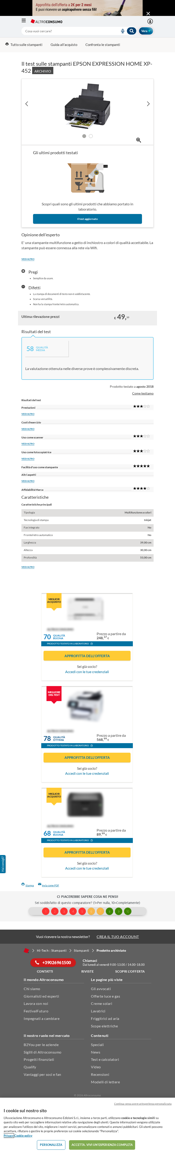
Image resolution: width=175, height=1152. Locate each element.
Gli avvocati (101, 988)
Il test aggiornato (87, 219)
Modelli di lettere (105, 1082)
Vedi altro (27, 259)
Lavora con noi (36, 1003)
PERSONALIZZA (51, 1145)
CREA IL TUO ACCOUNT (118, 936)
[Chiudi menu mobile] (148, 13)
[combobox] (79, 31)
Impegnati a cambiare (41, 1018)
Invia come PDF (50, 885)
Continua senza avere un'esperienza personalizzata (143, 1103)
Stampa (30, 885)
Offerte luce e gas (105, 996)
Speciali (97, 1044)
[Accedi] (151, 21)
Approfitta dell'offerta (87, 656)
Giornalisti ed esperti (41, 996)
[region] (87, 1125)
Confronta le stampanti (102, 45)
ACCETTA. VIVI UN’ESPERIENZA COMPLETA (102, 1145)
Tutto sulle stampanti (26, 45)
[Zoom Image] (138, 140)
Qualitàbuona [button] (59, 637)
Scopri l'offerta (130, 971)
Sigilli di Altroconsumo (43, 1052)
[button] (91, 644)
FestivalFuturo (36, 1011)
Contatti (45, 971)
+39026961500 (56, 962)
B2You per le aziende (41, 1044)
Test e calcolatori (105, 1059)
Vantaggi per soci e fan (42, 1074)
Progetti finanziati (39, 1059)
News (95, 1052)
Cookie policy (23, 1135)
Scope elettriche (104, 1026)
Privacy (9, 1135)
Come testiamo (143, 393)
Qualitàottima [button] (59, 739)
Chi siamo (32, 988)
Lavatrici (98, 1011)
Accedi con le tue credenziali (87, 671)
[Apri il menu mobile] (26, 21)
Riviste (87, 971)
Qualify (30, 1067)
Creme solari (101, 1003)
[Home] (26, 950)
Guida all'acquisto (64, 45)
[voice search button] (121, 31)
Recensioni (100, 1074)
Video (96, 1067)
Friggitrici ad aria (105, 1018)
